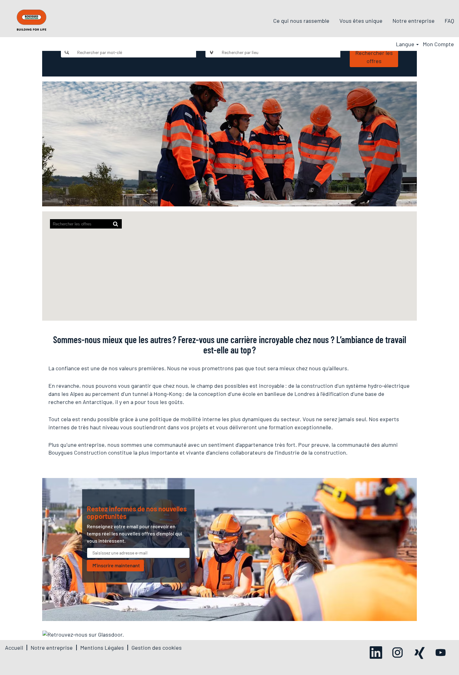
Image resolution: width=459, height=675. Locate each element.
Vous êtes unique (361, 20)
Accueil (14, 647)
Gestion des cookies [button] (156, 647)
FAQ (449, 20)
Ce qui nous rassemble (301, 20)
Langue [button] (406, 44)
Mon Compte (438, 44)
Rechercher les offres (374, 56)
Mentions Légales (102, 647)
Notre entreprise (413, 20)
